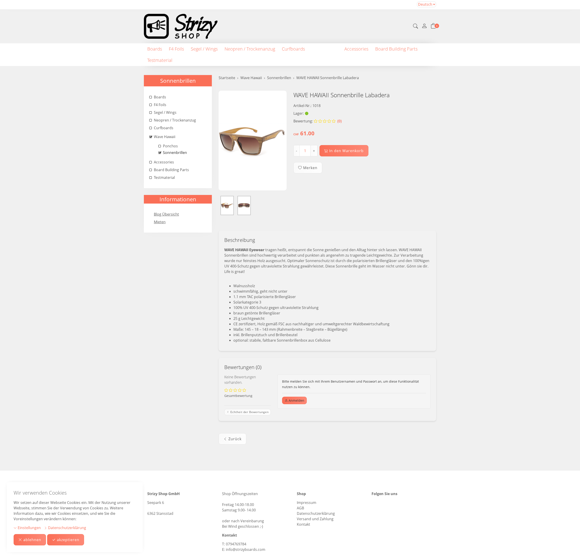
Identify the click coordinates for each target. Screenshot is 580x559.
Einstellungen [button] (29, 527)
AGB (300, 508)
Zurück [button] (235, 438)
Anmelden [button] (296, 400)
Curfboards (293, 49)
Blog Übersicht (166, 214)
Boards (154, 49)
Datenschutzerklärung (66, 527)
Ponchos (170, 145)
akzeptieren (68, 539)
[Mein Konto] (424, 26)
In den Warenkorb (346, 150)
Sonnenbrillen (178, 80)
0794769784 (236, 544)
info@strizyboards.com (245, 549)
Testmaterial (159, 60)
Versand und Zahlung (315, 518)
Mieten (160, 221)
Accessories (356, 49)
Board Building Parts (396, 49)
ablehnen (32, 539)
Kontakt (303, 524)
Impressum (306, 502)
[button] (415, 26)
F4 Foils (176, 49)
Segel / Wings (204, 49)
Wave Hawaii (325, 49)
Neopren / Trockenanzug (250, 49)
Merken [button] (310, 167)
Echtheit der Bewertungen (249, 412)
